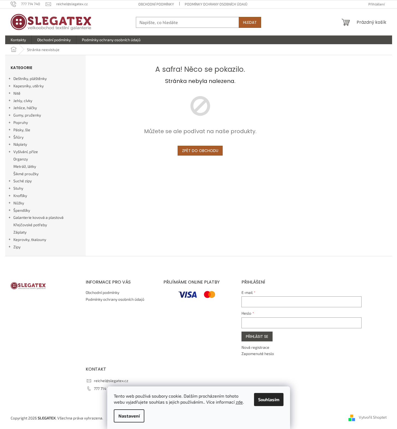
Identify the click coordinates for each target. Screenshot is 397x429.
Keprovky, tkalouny (29, 239)
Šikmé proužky (25, 173)
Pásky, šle (21, 129)
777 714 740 (104, 388)
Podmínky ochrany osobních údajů (216, 4)
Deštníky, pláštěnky (30, 78)
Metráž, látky (24, 166)
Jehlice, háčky (25, 107)
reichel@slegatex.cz (111, 380)
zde (239, 401)
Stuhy (18, 188)
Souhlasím (268, 399)
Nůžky (18, 203)
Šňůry (18, 137)
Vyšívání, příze (25, 151)
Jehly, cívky (22, 100)
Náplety (20, 144)
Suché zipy (22, 180)
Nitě (16, 93)
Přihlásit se (257, 336)
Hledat (250, 22)
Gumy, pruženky (27, 115)
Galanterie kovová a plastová (38, 217)
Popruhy (20, 122)
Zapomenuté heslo (257, 353)
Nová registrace (255, 347)
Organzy (20, 159)
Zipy (16, 247)
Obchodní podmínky (156, 4)
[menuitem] (18, 39)
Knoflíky (20, 195)
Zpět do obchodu (200, 150)
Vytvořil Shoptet (373, 417)
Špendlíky (21, 210)
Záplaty (19, 232)
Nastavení (129, 415)
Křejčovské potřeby (30, 224)
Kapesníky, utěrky (28, 86)
